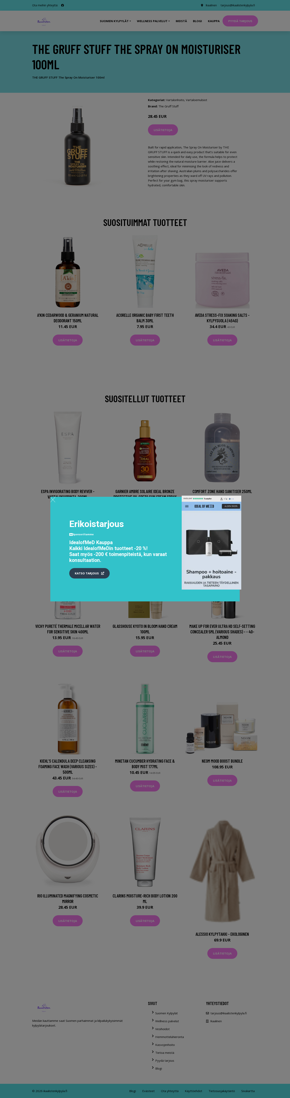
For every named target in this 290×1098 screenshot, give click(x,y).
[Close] (52, 499)
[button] (89, 573)
